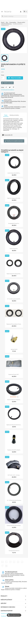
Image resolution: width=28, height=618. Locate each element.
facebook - (4, 616)
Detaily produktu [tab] (14, 115)
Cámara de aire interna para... (14, 525)
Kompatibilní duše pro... (14, 223)
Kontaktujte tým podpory (7, 90)
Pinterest (13, 87)
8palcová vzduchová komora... (14, 424)
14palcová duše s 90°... (14, 374)
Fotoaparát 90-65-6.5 (14, 550)
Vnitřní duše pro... (14, 248)
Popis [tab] (5, 115)
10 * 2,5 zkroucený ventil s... (14, 299)
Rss (10, 562)
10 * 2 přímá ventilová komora (14, 500)
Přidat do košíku (14, 78)
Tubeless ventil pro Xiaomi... (14, 450)
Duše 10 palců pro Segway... (14, 399)
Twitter (6, 562)
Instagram (22, 562)
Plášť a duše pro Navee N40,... (14, 273)
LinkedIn (2, 566)
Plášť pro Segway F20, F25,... (14, 198)
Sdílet (6, 87)
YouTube (14, 562)
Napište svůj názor (8, 82)
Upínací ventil (14, 349)
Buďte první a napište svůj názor (15, 141)
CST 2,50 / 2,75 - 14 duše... (14, 475)
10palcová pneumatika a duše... (14, 324)
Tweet (9, 87)
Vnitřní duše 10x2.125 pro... (14, 173)
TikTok (6, 566)
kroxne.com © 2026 (6, 613)
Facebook (2, 562)
